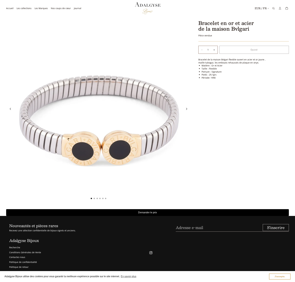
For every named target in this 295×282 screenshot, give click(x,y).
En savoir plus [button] (128, 276)
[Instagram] (151, 253)
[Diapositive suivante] (187, 109)
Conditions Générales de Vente (25, 252)
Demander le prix (147, 212)
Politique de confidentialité (23, 262)
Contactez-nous (17, 257)
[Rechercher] (273, 8)
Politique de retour (19, 267)
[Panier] (286, 8)
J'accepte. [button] (280, 276)
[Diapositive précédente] (9, 109)
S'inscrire (276, 227)
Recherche (14, 247)
